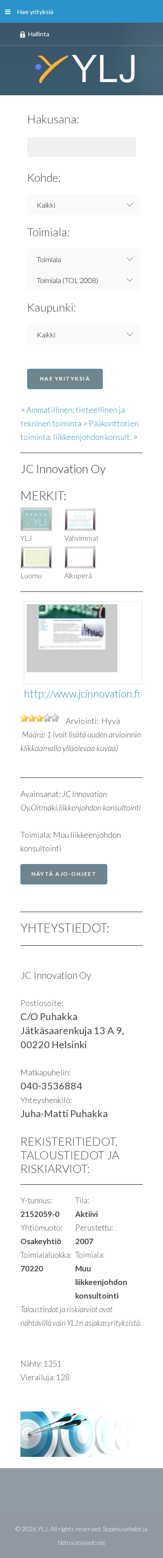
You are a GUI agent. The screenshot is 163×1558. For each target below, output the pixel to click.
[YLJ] (81, 68)
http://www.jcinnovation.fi (82, 693)
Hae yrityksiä (35, 11)
